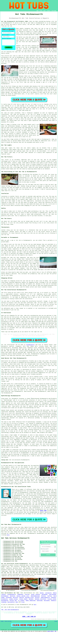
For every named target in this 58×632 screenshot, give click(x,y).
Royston (43, 596)
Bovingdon (47, 600)
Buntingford (11, 602)
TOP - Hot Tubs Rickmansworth (10, 609)
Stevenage (8, 597)
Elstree (27, 594)
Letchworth (48, 593)
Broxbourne (4, 599)
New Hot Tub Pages (8, 621)
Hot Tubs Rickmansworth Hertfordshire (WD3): (15, 21)
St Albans (21, 600)
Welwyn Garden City (23, 596)
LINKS (41, 10)
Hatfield (12, 596)
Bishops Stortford (40, 599)
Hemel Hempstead (30, 600)
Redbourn (53, 600)
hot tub (54, 21)
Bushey (42, 593)
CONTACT (48, 10)
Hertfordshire (28, 593)
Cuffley (49, 596)
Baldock (31, 599)
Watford (21, 597)
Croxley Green (52, 599)
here (8, 535)
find (5, 527)
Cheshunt (53, 597)
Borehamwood (4, 596)
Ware (17, 602)
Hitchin (37, 597)
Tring (22, 602)
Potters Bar (13, 600)
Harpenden (44, 594)
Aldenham (3, 602)
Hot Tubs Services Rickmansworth (15, 538)
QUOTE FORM (43, 510)
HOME (37, 10)
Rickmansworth (30, 344)
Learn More (50, 631)
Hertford (15, 597)
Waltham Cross (29, 597)
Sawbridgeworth (45, 597)
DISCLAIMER (54, 10)
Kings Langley (35, 594)
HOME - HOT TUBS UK (29, 616)
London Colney (13, 599)
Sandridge (39, 600)
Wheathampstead (35, 596)
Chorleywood (52, 594)
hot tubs (22, 87)
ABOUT (44, 10)
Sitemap (2, 621)
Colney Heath (23, 599)
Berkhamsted (4, 600)
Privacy (55, 621)
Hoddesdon (20, 594)
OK (55, 631)
